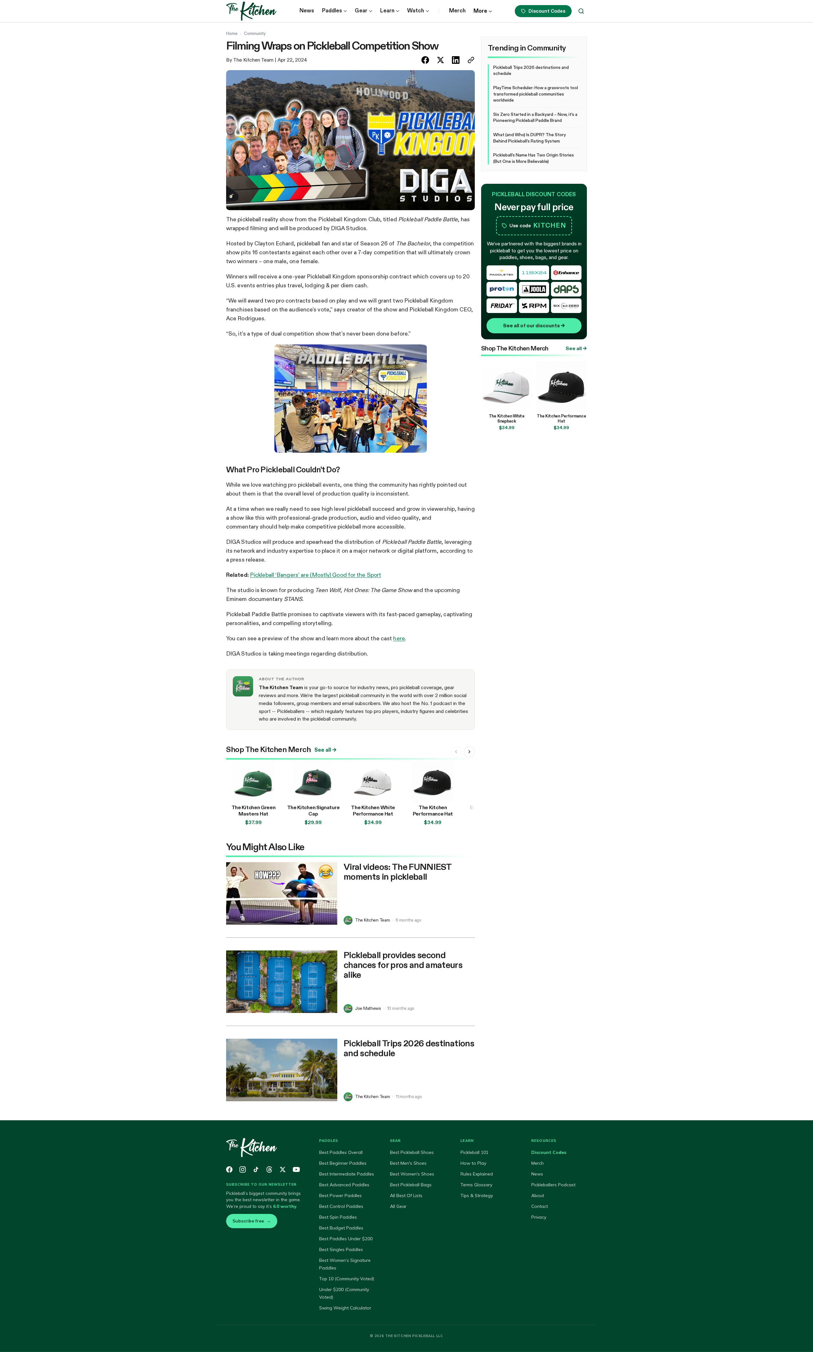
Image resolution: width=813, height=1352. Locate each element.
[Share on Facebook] (425, 60)
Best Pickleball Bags (411, 1185)
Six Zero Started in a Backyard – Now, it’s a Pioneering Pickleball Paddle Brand (535, 117)
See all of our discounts (534, 326)
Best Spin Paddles (338, 1217)
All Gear (398, 1206)
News (306, 10)
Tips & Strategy (476, 1195)
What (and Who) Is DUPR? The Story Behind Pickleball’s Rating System (529, 138)
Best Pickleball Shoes (412, 1152)
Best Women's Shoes (412, 1174)
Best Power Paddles (340, 1195)
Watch (415, 10)
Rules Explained (476, 1174)
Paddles (332, 10)
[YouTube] (296, 1169)
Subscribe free (251, 1221)
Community (254, 33)
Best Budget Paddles (341, 1228)
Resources (543, 1140)
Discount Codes (546, 11)
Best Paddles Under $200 (346, 1239)
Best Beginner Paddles (342, 1163)
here (399, 638)
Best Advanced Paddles (344, 1185)
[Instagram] (242, 1169)
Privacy (538, 1217)
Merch (457, 10)
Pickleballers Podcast (553, 1185)
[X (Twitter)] (282, 1169)
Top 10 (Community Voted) (346, 1279)
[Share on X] (440, 60)
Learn (387, 10)
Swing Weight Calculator (345, 1308)
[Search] (581, 11)
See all (325, 750)
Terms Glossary (476, 1185)
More (480, 11)
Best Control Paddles (341, 1206)
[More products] (469, 751)
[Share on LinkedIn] (456, 60)
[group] (350, 795)
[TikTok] (256, 1169)
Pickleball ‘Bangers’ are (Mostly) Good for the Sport (315, 574)
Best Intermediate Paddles (346, 1174)
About (537, 1195)
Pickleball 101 (474, 1152)
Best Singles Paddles (341, 1249)
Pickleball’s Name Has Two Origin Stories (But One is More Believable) (533, 158)
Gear (361, 10)
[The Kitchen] (265, 1147)
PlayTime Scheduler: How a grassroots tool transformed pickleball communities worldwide (535, 94)
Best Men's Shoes (408, 1163)
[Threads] (269, 1169)
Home (232, 33)
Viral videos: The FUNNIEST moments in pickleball (397, 871)
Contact (539, 1206)
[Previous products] (456, 751)
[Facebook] (229, 1169)
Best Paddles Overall (341, 1152)
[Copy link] (471, 60)
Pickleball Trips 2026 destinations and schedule (409, 1048)
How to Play (473, 1163)
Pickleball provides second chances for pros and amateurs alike (403, 964)
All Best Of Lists (406, 1195)
